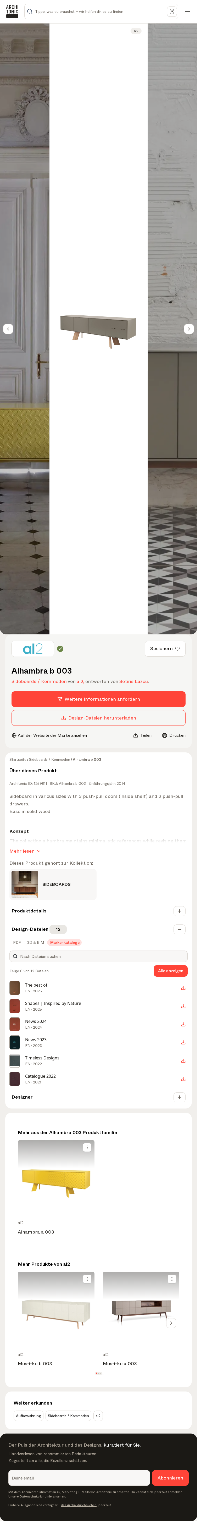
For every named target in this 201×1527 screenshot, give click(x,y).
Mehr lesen (22, 851)
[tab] (16, 942)
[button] (96, 1373)
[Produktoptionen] (87, 1147)
